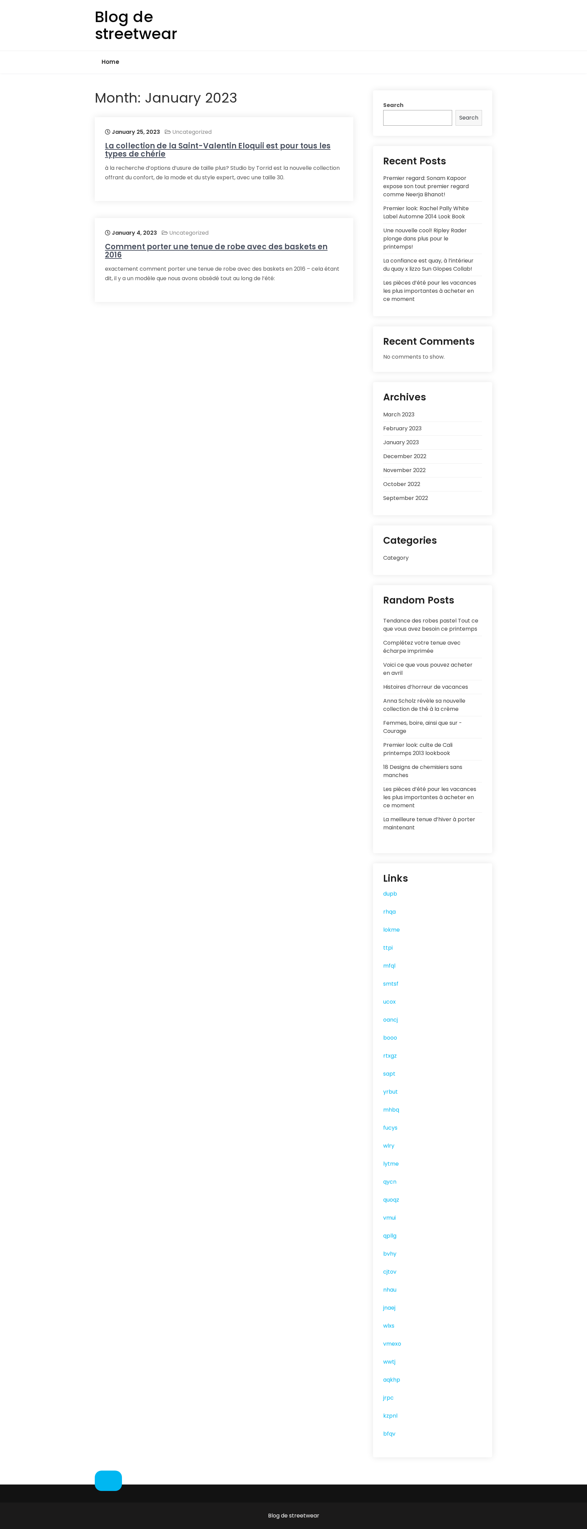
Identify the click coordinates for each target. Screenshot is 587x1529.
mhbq (391, 1110)
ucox (389, 1002)
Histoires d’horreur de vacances (425, 687)
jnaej (389, 1308)
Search (393, 105)
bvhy (389, 1254)
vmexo (392, 1344)
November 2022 (404, 470)
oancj (390, 1020)
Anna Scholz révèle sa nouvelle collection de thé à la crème (424, 705)
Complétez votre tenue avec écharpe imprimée (422, 647)
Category (396, 558)
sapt (389, 1074)
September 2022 (405, 498)
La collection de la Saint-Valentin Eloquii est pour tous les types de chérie (218, 150)
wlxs (388, 1326)
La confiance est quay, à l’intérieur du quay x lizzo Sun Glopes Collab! (428, 265)
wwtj (389, 1362)
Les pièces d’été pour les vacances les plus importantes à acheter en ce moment (429, 291)
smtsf (390, 984)
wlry (388, 1146)
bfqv (389, 1434)
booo (390, 1038)
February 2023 (402, 428)
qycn (389, 1182)
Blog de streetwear (136, 25)
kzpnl (390, 1416)
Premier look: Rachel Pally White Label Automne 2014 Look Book (426, 212)
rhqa (389, 912)
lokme (391, 930)
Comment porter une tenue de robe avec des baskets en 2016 (216, 250)
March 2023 (398, 414)
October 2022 (401, 484)
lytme (391, 1164)
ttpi (388, 948)
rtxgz (390, 1056)
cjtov (389, 1272)
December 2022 (404, 456)
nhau (389, 1290)
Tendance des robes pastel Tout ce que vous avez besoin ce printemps (430, 625)
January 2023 (401, 442)
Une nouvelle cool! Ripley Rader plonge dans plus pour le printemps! (425, 239)
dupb (390, 894)
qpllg (389, 1236)
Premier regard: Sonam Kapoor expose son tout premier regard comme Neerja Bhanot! (426, 186)
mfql (389, 966)
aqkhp (391, 1380)
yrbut (390, 1092)
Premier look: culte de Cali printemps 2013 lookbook (417, 749)
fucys (390, 1128)
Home (110, 62)
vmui (389, 1218)
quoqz (391, 1200)
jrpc (388, 1398)
